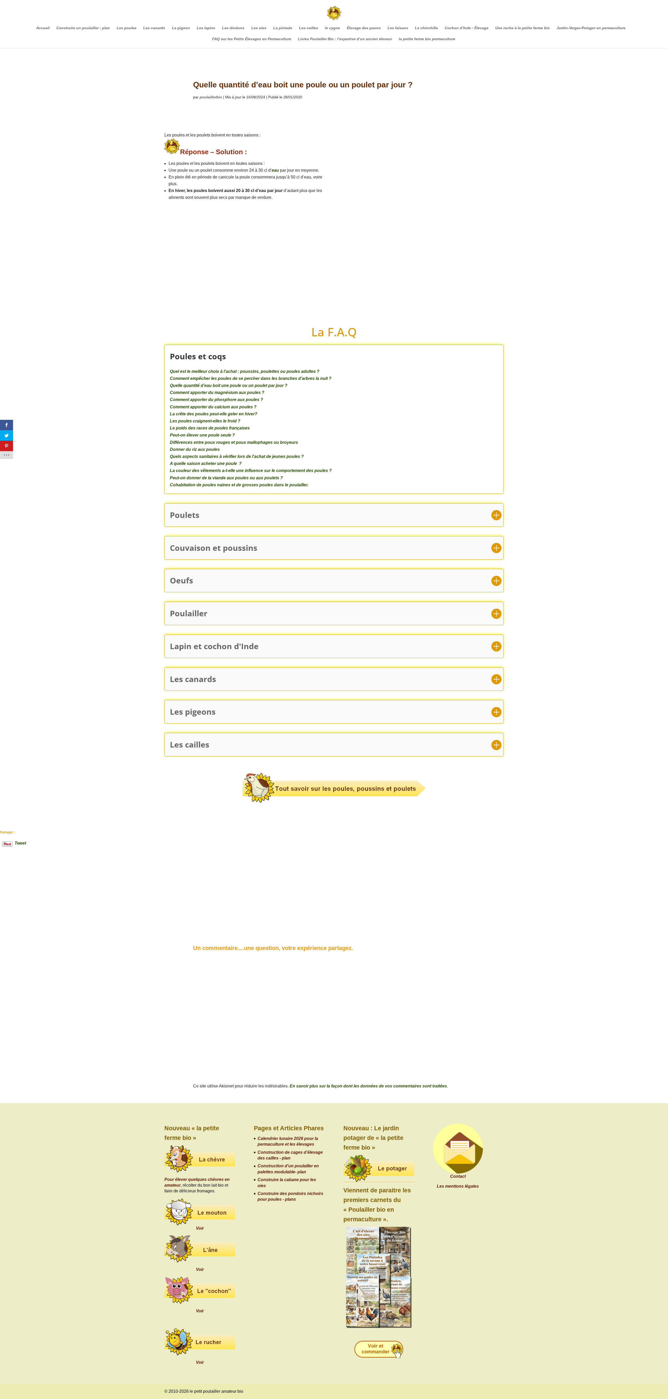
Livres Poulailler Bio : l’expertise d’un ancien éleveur (345, 39)
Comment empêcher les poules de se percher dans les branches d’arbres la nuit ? (250, 378)
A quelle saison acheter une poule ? (206, 463)
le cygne (332, 28)
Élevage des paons (364, 28)
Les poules (126, 28)
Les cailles (308, 28)
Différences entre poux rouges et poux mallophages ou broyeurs (234, 442)
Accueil (43, 28)
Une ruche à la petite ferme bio (522, 28)
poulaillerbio (211, 97)
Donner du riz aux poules (195, 449)
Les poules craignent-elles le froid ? (205, 421)
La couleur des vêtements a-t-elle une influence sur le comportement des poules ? (251, 470)
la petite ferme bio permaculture (427, 39)
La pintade (282, 28)
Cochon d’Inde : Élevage (466, 28)
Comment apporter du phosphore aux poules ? (216, 399)
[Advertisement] (423, 224)
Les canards (154, 28)
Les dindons (233, 28)
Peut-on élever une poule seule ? (202, 435)
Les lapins (206, 28)
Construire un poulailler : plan (83, 28)
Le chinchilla (426, 28)
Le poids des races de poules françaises (210, 428)
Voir (200, 1228)
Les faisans (397, 28)
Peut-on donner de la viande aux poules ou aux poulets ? (226, 478)
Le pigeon (181, 28)
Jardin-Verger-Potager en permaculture (591, 28)
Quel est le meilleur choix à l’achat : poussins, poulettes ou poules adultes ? (244, 371)
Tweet (20, 843)
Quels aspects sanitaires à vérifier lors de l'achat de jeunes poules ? (237, 456)
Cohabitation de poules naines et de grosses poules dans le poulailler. (239, 485)
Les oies (258, 28)
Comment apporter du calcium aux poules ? (213, 407)
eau (275, 170)
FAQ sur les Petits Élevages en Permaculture (251, 39)
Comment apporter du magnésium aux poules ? (217, 392)
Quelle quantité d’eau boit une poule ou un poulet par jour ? (228, 385)
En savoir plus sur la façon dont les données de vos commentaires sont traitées (368, 1086)
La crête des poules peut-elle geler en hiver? (213, 414)
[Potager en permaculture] (378, 1169)
